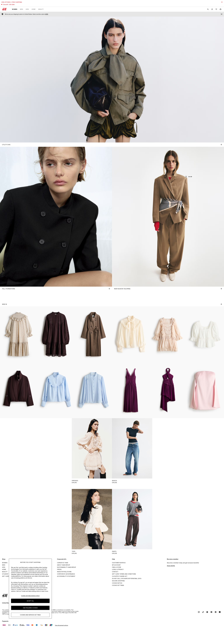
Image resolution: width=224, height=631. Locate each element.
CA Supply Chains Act (119, 576)
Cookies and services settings (30, 615)
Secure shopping (118, 581)
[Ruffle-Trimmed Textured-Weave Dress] (18, 334)
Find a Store (116, 567)
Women (14, 9)
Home (34, 9)
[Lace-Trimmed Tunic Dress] (56, 334)
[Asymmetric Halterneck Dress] (168, 390)
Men (21, 9)
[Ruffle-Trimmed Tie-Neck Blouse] (130, 334)
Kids (27, 9)
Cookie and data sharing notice (30, 595)
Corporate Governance (66, 574)
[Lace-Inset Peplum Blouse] (205, 334)
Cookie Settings (118, 585)
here (46, 14)
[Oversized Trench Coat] (93, 334)
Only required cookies (30, 608)
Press (59, 569)
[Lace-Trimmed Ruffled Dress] (168, 334)
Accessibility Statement (66, 576)
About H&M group (63, 565)
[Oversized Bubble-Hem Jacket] (18, 390)
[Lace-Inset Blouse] (93, 390)
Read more (171, 565)
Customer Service (119, 562)
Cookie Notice (117, 583)
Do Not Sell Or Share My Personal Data (126, 578)
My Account (116, 565)
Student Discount (9, 574)
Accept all (30, 601)
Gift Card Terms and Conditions (124, 574)
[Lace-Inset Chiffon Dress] (130, 390)
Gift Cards (6, 576)
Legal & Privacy (118, 569)
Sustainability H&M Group (66, 567)
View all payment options (61, 625)
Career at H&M (62, 562)
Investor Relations (64, 571)
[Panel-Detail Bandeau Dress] (205, 390)
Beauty (41, 9)
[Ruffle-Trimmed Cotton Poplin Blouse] (56, 390)
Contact (115, 571)
